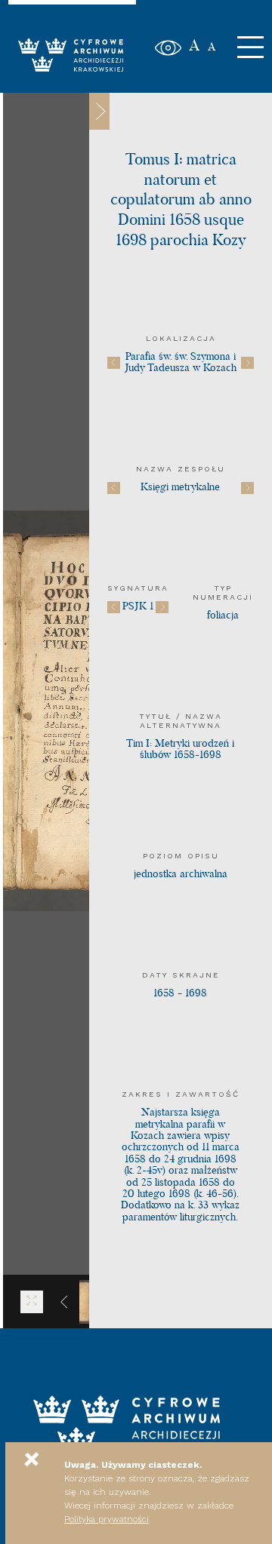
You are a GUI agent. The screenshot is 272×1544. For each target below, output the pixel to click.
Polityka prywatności (106, 1519)
